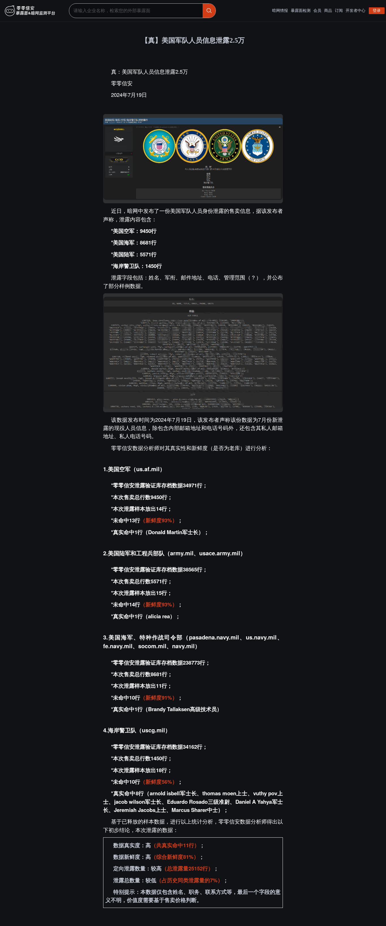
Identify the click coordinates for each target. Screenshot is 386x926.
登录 (377, 10)
